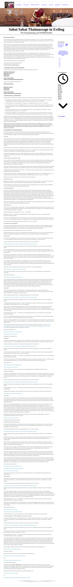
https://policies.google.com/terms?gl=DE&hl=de (22, 326)
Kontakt (51, 4)
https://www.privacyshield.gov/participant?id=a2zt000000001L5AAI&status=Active (20, 244)
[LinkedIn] (59, 64)
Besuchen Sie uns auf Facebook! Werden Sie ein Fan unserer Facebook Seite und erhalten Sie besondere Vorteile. (63, 53)
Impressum (57, 4)
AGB (67, 10)
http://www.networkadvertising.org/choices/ (12, 560)
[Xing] (59, 66)
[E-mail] (59, 58)
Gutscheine (44, 4)
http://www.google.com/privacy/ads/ (11, 573)
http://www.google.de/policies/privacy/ (11, 470)
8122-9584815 (62, 116)
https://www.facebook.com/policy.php (11, 417)
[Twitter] (59, 63)
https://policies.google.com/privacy (11, 334)
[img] (9, 5)
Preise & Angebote (35, 4)
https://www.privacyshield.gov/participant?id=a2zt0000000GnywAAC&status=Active (20, 382)
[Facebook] (59, 61)
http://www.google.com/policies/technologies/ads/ (14, 468)
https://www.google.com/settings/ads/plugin (12, 549)
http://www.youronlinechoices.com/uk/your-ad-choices (14, 555)
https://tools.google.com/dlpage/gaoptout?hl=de (13, 277)
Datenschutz (65, 4)
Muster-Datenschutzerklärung (10, 577)
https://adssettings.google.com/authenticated (13, 331)
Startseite (18, 4)
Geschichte (26, 4)
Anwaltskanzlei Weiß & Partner (23, 577)
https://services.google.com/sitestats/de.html (12, 466)
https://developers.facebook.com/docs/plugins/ (13, 393)
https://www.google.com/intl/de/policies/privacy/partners (15, 269)
